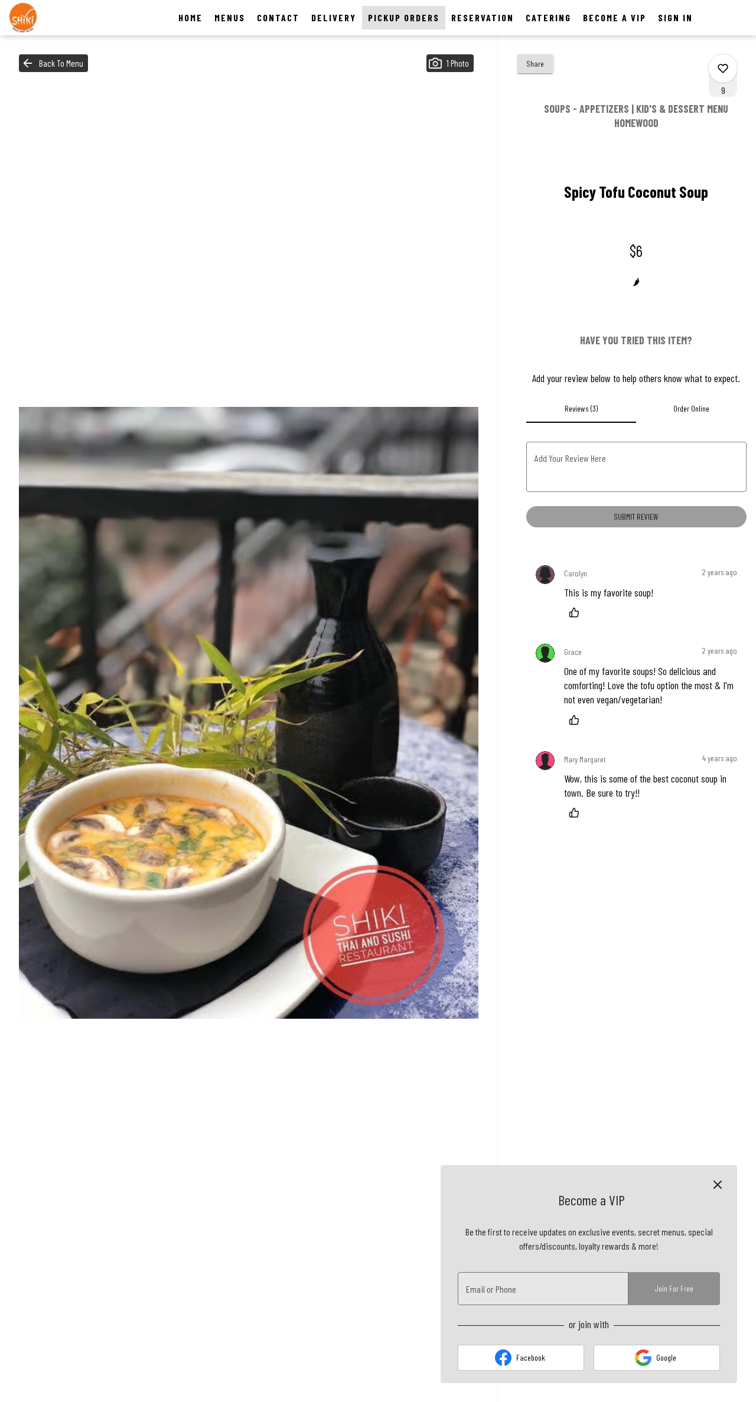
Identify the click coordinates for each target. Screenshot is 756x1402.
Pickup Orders (403, 17)
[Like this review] (577, 612)
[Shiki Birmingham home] (62, 17)
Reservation (482, 17)
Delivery (333, 17)
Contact (278, 17)
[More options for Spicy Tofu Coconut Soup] (723, 68)
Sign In (675, 17)
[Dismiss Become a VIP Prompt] (717, 1184)
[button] (53, 63)
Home (190, 17)
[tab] (581, 408)
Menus (229, 17)
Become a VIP (614, 17)
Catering (548, 17)
